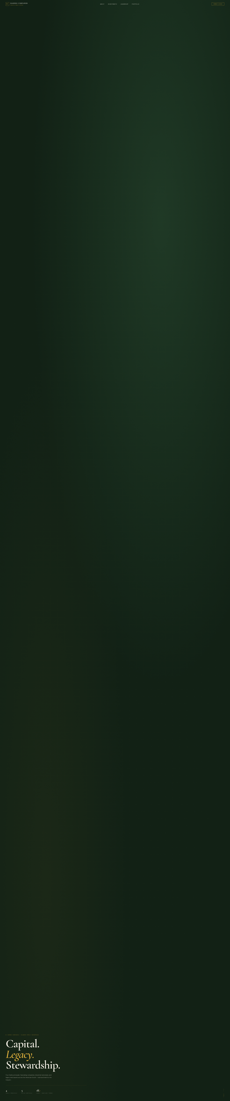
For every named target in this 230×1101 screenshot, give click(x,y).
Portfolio (135, 4)
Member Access (218, 4)
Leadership (124, 4)
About (102, 4)
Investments (112, 4)
